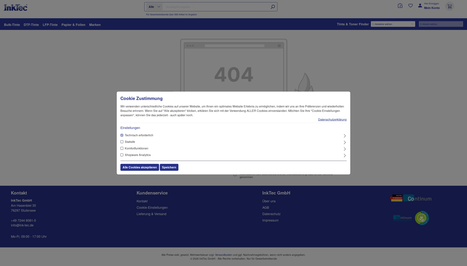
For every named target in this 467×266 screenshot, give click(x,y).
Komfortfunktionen (136, 148)
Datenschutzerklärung (332, 119)
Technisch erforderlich (139, 135)
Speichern (169, 167)
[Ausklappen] (345, 135)
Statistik (130, 142)
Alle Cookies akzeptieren (140, 167)
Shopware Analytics (138, 155)
